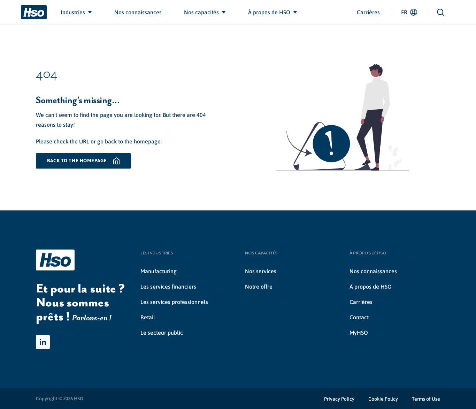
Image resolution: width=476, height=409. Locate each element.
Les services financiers (168, 286)
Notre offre (258, 286)
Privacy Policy (339, 399)
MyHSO (359, 332)
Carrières (368, 12)
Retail (147, 317)
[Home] (34, 12)
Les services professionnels (174, 302)
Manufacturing (158, 271)
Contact (359, 317)
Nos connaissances (373, 271)
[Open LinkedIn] (43, 342)
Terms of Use (426, 399)
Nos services (260, 271)
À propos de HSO (371, 286)
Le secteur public (161, 332)
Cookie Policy (383, 399)
